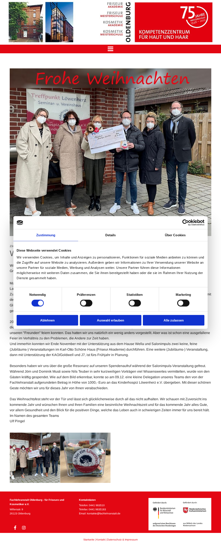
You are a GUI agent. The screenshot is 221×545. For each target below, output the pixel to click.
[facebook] (15, 527)
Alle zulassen (174, 320)
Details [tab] (110, 235)
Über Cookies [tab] (175, 235)
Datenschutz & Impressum (122, 539)
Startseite (88, 539)
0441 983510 (97, 505)
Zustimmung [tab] (45, 235)
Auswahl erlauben (110, 320)
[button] (110, 49)
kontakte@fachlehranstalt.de (103, 513)
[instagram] (24, 527)
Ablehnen (47, 320)
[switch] (86, 303)
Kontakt (100, 539)
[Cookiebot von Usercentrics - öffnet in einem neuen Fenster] (185, 222)
